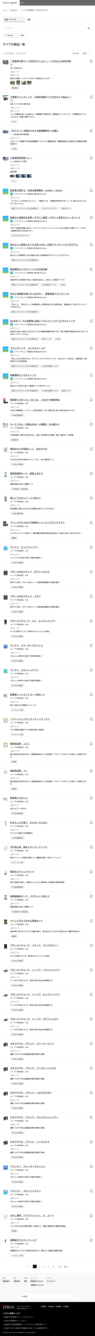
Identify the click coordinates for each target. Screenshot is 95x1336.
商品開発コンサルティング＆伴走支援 (28, 269)
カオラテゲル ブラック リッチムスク (30, 1141)
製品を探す (6, 1281)
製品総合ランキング (37, 1281)
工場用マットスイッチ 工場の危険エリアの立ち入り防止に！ (40, 97)
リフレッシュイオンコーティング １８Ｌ (30, 719)
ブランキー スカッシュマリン (25, 1190)
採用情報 (58, 1306)
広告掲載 (66, 1306)
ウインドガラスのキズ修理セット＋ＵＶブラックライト (37, 522)
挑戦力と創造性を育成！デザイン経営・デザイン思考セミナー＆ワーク (45, 217)
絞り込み (10, 35)
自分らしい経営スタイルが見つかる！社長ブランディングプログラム (44, 244)
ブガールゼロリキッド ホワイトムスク (30, 571)
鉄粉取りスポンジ (19, 797)
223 (60, 1266)
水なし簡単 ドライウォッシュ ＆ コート (32, 1215)
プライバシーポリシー (24, 1306)
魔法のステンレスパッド (22, 871)
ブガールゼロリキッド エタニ (25, 596)
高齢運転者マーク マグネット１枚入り (30, 896)
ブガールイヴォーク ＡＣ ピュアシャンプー (33, 620)
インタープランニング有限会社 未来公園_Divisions (30, 194)
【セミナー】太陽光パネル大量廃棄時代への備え (34, 130)
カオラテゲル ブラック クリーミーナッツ (32, 1043)
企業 (28, 19)
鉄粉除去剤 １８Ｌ (20, 743)
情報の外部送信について (23, 1308)
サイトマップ (51, 1281)
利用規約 (43, 1306)
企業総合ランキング (37, 1285)
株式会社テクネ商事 (20, 161)
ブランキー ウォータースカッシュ (27, 1166)
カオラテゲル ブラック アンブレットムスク (33, 1068)
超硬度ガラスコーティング (23, 1240)
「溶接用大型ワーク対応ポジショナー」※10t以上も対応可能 (40, 61)
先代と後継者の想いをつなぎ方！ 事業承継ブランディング (39, 293)
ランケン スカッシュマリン (24, 670)
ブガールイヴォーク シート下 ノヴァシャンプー (35, 969)
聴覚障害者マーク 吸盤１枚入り (26, 473)
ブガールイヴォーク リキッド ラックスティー (34, 945)
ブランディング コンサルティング (27, 348)
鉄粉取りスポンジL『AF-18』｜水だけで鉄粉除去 (35, 399)
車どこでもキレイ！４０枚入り (25, 498)
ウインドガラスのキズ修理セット (26, 920)
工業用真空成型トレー (21, 157)
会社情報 (51, 1306)
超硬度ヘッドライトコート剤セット (27, 694)
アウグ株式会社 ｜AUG (21, 403)
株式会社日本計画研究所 (21, 134)
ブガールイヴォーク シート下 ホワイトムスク (34, 1018)
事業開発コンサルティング (23, 375)
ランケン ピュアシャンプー (24, 547)
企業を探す (16, 1281)
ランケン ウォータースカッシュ (26, 645)
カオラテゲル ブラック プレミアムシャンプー (34, 1117)
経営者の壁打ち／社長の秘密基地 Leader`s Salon (36, 190)
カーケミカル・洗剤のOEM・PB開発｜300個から (35, 424)
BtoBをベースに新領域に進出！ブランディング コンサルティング (42, 320)
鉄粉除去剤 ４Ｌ (19, 770)
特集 (25, 1281)
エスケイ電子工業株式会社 (22, 104)
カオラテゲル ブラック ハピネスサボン (31, 1092)
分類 (22, 35)
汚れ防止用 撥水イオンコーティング (28, 847)
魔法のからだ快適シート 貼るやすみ (28, 448)
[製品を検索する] (89, 28)
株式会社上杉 (18, 68)
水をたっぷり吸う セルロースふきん (28, 822)
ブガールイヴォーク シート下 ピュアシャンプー (35, 994)
